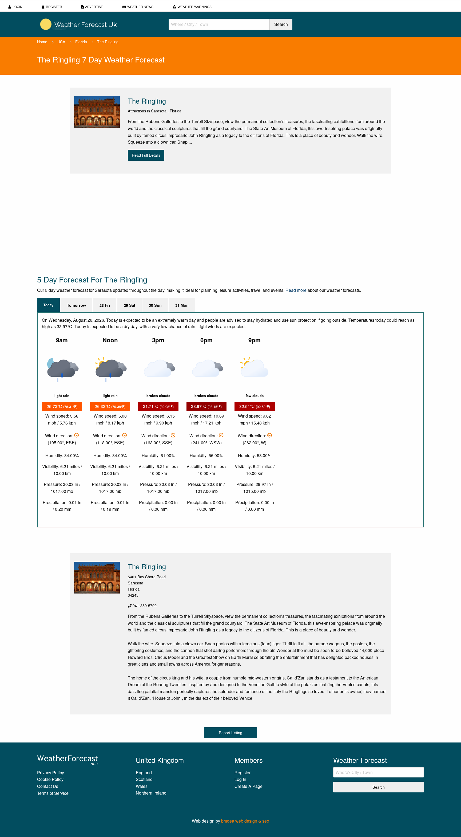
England (144, 772)
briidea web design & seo (245, 821)
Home (42, 41)
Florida (81, 41)
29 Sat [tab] (129, 305)
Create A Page (249, 786)
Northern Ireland (151, 793)
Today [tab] (48, 304)
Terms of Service (53, 793)
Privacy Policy (50, 772)
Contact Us (47, 786)
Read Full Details (146, 155)
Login (17, 6)
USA (61, 41)
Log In (240, 779)
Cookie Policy (50, 779)
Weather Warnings (195, 6)
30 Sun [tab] (155, 305)
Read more (296, 290)
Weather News (140, 6)
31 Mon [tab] (182, 305)
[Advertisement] (197, 223)
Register (54, 6)
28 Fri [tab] (105, 305)
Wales (142, 786)
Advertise (94, 6)
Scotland (144, 779)
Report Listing (230, 732)
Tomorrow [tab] (76, 305)
